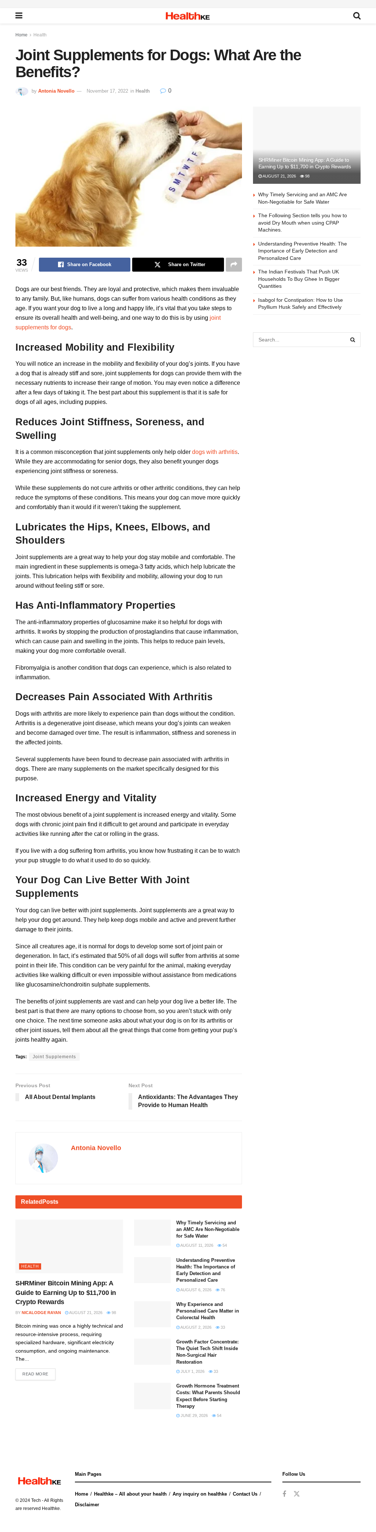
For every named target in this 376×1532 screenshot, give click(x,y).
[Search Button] (353, 339)
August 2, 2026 (196, 1327)
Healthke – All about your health (130, 1494)
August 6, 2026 (196, 1290)
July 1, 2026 (192, 1371)
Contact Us (245, 1494)
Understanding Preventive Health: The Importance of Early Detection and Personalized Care (302, 251)
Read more (35, 1374)
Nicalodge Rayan (41, 1312)
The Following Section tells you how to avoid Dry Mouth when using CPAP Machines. (302, 222)
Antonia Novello (56, 91)
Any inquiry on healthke (200, 1494)
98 (113, 1312)
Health (40, 34)
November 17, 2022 (107, 91)
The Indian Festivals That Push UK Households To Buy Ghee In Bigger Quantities (299, 279)
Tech (36, 1500)
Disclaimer (87, 1504)
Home (21, 34)
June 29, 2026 (194, 1415)
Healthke (51, 1508)
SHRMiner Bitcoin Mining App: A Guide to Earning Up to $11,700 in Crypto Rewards (65, 1292)
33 (222, 1327)
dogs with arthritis (215, 452)
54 (224, 1245)
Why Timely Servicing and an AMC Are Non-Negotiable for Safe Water (207, 1229)
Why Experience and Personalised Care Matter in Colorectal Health (207, 1311)
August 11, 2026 (196, 1245)
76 (222, 1290)
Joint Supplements (54, 1056)
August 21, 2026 (85, 1312)
